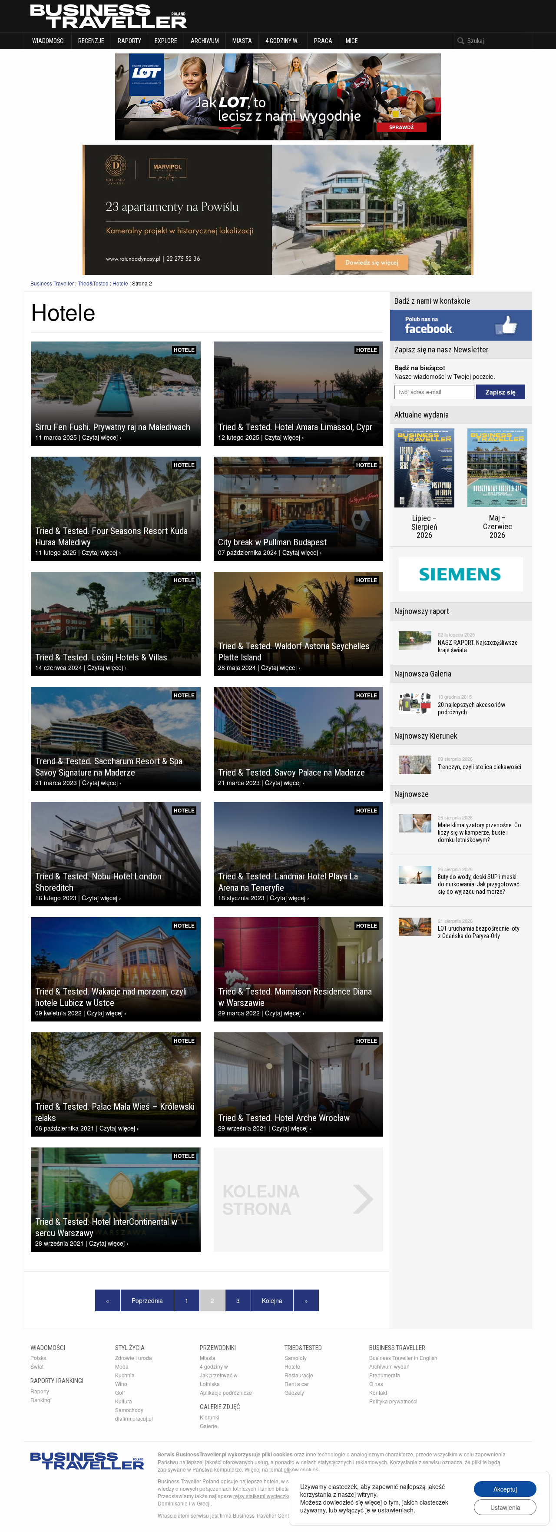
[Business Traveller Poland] (108, 16)
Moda (122, 1366)
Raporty (129, 40)
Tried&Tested (93, 283)
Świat (36, 1366)
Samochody (129, 1409)
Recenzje (91, 40)
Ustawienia (505, 1507)
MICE (352, 40)
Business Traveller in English (403, 1357)
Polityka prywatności (393, 1401)
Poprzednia (147, 1300)
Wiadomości (48, 40)
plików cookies (301, 1469)
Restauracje (299, 1375)
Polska (38, 1357)
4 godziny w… (283, 40)
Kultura (123, 1401)
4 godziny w (214, 1366)
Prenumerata (384, 1375)
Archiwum (205, 40)
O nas (376, 1383)
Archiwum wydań (389, 1366)
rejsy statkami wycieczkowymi (268, 1495)
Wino (121, 1383)
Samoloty (296, 1357)
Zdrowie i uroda (133, 1357)
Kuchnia (125, 1375)
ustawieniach (396, 1510)
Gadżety (294, 1392)
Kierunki (209, 1417)
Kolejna (272, 1300)
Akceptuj (505, 1489)
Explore (166, 40)
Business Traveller (52, 283)
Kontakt (378, 1392)
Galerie (208, 1425)
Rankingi (41, 1399)
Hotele (120, 283)
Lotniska (210, 1383)
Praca (323, 40)
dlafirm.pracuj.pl (134, 1418)
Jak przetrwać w (219, 1375)
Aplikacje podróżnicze (226, 1392)
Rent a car (297, 1383)
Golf (120, 1392)
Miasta (242, 40)
